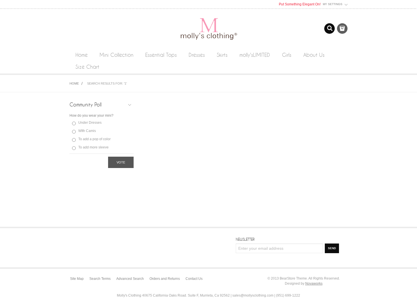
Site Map (77, 279)
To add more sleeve (93, 147)
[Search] (329, 28)
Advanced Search (130, 279)
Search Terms (100, 279)
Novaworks (314, 284)
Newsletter (245, 239)
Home (74, 83)
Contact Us (194, 279)
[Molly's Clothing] (208, 18)
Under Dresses (90, 123)
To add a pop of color (94, 139)
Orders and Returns (164, 279)
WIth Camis (87, 131)
